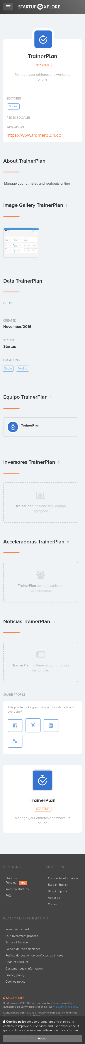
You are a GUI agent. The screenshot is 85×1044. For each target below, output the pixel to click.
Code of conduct (16, 962)
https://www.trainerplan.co (34, 135)
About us (54, 897)
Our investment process (21, 936)
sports (13, 106)
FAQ (8, 895)
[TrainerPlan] (21, 242)
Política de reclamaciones (23, 949)
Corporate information (63, 878)
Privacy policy (15, 975)
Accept (42, 1038)
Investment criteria (18, 929)
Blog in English (58, 884)
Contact (53, 904)
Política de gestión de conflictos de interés (34, 955)
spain (8, 368)
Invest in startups (17, 889)
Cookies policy (15, 981)
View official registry (65, 1006)
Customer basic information (24, 968)
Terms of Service (16, 942)
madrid (22, 368)
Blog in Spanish (58, 891)
